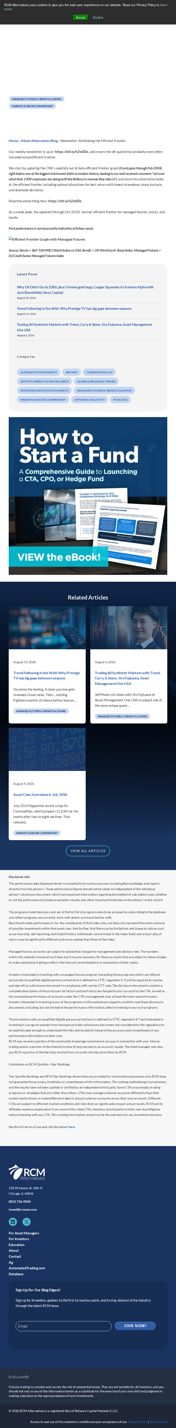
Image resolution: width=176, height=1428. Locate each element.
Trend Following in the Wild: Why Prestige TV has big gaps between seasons (74, 308)
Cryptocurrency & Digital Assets (44, 381)
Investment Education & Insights (44, 390)
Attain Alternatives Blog (39, 141)
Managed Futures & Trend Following (36, 98)
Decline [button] (98, 17)
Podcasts (120, 399)
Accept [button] (80, 17)
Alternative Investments (38, 372)
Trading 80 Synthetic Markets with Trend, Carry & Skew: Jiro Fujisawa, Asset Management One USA (128, 678)
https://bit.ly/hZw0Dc (71, 152)
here (71, 1127)
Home (13, 141)
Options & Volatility (89, 399)
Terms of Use (158, 1422)
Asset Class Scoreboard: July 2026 (40, 794)
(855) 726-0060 (20, 1201)
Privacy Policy (137, 1422)
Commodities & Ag (99, 372)
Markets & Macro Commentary (32, 106)
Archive (71, 372)
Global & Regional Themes (96, 381)
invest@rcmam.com (23, 1209)
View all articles (88, 851)
